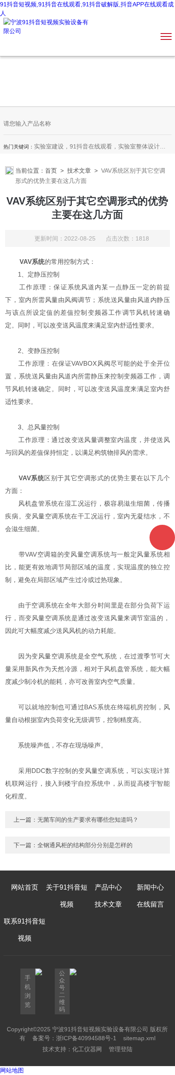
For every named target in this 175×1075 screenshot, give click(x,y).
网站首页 (24, 887)
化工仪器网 (87, 1049)
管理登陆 (121, 1049)
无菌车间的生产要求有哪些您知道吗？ (87, 819)
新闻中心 (150, 887)
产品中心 (108, 887)
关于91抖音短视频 (67, 896)
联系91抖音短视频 (24, 930)
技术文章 (79, 170)
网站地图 (12, 1070)
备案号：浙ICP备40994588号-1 (74, 1038)
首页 (51, 170)
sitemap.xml (139, 1038)
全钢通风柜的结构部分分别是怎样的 (85, 845)
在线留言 (150, 904)
